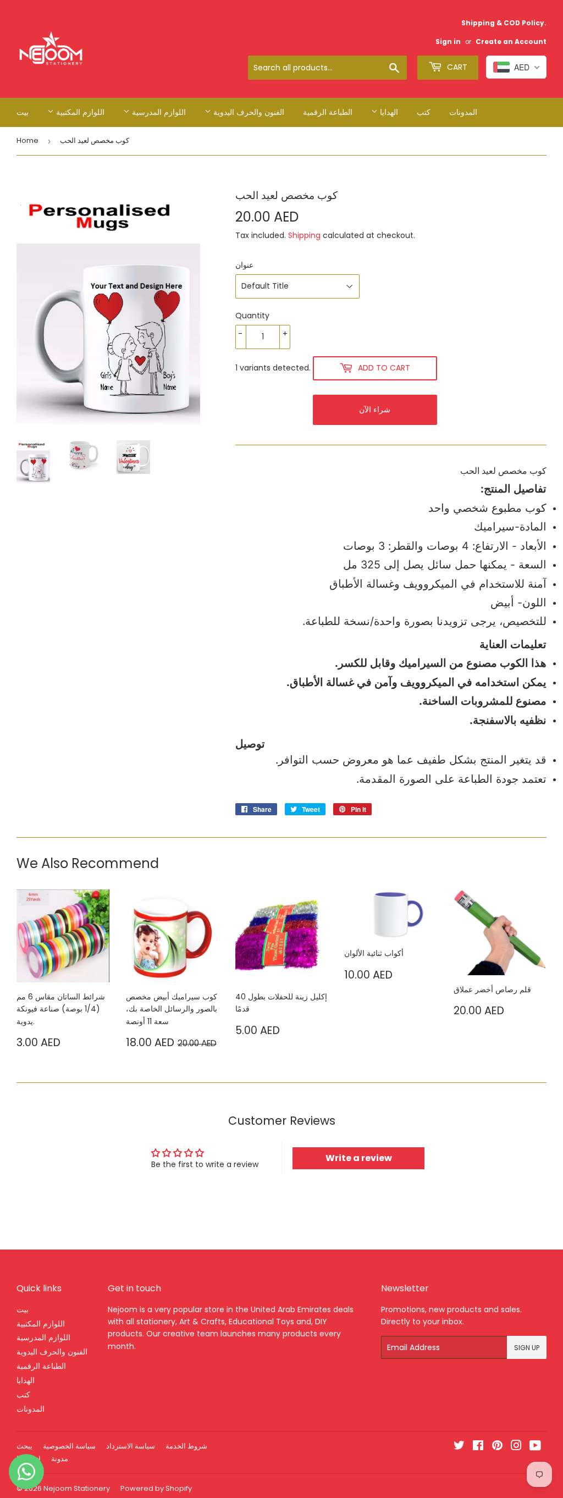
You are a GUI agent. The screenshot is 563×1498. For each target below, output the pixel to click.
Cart (456, 67)
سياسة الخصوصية (69, 1446)
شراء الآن (374, 409)
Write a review (358, 1158)
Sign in (448, 41)
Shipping (304, 235)
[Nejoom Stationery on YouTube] (535, 1446)
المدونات (463, 112)
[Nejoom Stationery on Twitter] (459, 1446)
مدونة (59, 1458)
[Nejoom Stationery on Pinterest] (497, 1446)
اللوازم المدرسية (158, 112)
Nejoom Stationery (76, 1488)
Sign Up (526, 1347)
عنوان (244, 264)
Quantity (252, 315)
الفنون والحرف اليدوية (247, 112)
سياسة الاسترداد (130, 1446)
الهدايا (388, 112)
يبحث (24, 1446)
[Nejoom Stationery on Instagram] (516, 1446)
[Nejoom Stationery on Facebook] (478, 1446)
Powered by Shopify (156, 1488)
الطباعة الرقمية (327, 112)
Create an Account (511, 41)
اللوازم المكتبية (79, 112)
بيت (22, 112)
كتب (423, 112)
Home (27, 140)
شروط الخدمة (186, 1446)
